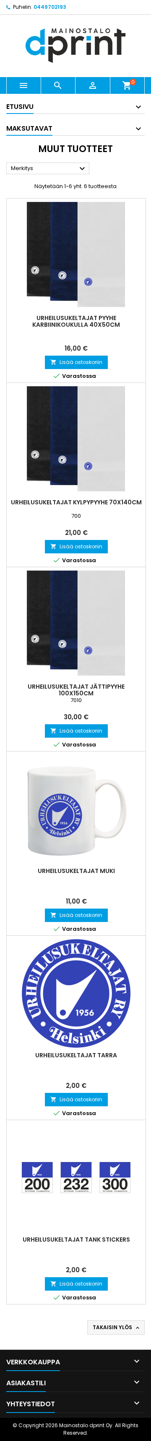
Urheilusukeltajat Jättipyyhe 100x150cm (76, 689)
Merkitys (49, 169)
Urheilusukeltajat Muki (76, 871)
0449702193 (50, 6)
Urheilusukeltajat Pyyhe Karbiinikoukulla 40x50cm (76, 321)
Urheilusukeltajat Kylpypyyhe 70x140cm (76, 502)
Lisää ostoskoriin (76, 362)
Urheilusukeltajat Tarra (76, 1055)
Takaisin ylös (117, 1327)
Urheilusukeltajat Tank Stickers (76, 1239)
